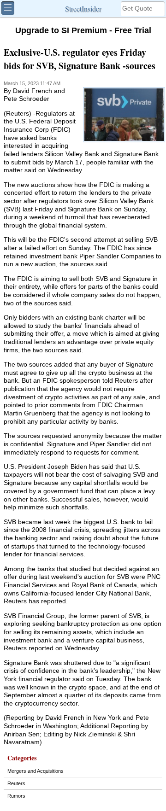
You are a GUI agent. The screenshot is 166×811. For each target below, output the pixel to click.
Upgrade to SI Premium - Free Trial (83, 30)
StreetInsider (83, 8)
